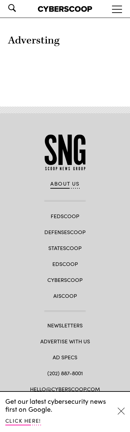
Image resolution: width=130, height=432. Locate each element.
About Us (65, 183)
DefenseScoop (65, 231)
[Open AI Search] (21, 8)
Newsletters (65, 325)
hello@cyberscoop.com (65, 389)
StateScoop (65, 247)
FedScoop (65, 216)
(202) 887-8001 (65, 373)
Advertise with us (65, 341)
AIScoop (65, 295)
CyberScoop (65, 279)
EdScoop (65, 263)
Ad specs (65, 357)
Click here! (23, 420)
